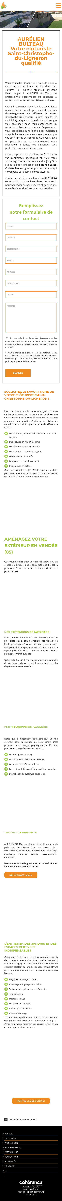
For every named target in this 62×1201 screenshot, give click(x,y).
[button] (31, 1119)
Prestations (11, 1143)
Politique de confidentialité (31, 1192)
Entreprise (10, 1138)
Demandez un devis (20, 875)
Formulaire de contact (31, 1101)
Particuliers (11, 1152)
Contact (9, 1166)
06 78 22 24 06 (30, 1093)
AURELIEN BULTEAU (31, 1187)
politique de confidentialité (20, 361)
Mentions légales (31, 1189)
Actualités (10, 1161)
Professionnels (13, 1147)
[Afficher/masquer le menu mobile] (59, 5)
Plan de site (31, 1194)
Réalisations (11, 1156)
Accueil (9, 1133)
